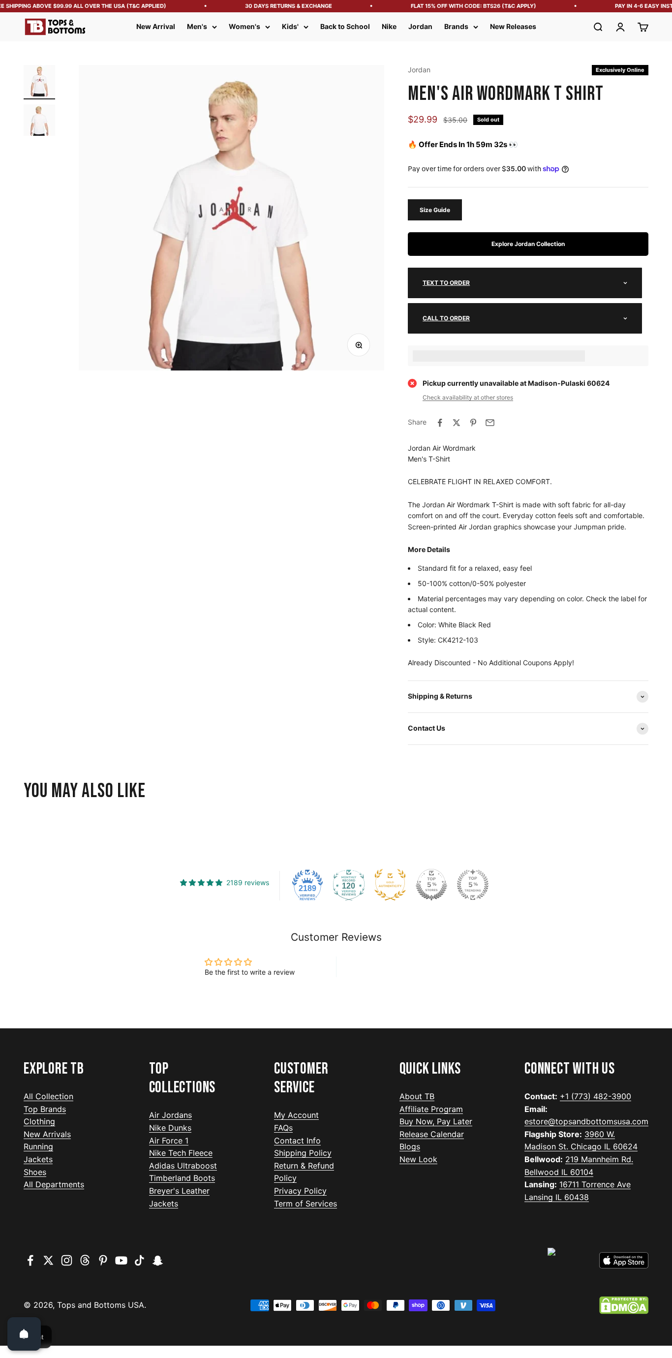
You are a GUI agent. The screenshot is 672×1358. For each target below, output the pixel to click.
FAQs (283, 1128)
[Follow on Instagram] (66, 1260)
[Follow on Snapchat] (157, 1260)
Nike (389, 26)
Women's (244, 26)
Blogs (409, 1146)
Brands (456, 26)
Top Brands (45, 1109)
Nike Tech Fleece (181, 1153)
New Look (418, 1159)
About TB (416, 1096)
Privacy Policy (300, 1191)
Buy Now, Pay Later (435, 1121)
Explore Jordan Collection (528, 243)
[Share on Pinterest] (473, 422)
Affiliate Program (431, 1109)
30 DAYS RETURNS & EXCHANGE (278, 5)
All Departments (54, 1184)
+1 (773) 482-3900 (595, 1096)
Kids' (290, 26)
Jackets (38, 1159)
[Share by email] (490, 422)
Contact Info (297, 1140)
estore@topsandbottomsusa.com (586, 1121)
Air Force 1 (168, 1140)
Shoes (35, 1172)
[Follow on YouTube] (121, 1260)
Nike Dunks (170, 1128)
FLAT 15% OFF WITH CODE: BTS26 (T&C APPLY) (463, 5)
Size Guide (435, 210)
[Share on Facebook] (439, 422)
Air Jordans (170, 1115)
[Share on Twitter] (456, 422)
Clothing (39, 1121)
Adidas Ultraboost (183, 1166)
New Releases (513, 26)
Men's (197, 26)
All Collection (48, 1096)
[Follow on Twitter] (48, 1260)
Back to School (345, 26)
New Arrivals (47, 1134)
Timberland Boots (182, 1178)
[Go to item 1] (39, 82)
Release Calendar (431, 1134)
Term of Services (305, 1203)
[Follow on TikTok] (139, 1260)
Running (38, 1146)
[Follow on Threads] (85, 1260)
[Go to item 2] (39, 121)
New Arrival (155, 26)
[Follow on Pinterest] (103, 1260)
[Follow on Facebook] (30, 1260)
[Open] (24, 1334)
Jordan (420, 26)
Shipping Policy (303, 1153)
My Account (296, 1115)
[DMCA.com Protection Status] (623, 1305)
